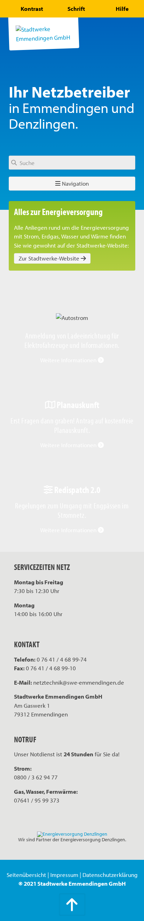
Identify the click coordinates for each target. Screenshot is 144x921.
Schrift (76, 8)
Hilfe (122, 8)
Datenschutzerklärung (110, 874)
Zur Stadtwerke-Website (50, 258)
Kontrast (32, 8)
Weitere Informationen (69, 360)
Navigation (74, 183)
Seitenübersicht (26, 874)
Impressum (64, 874)
